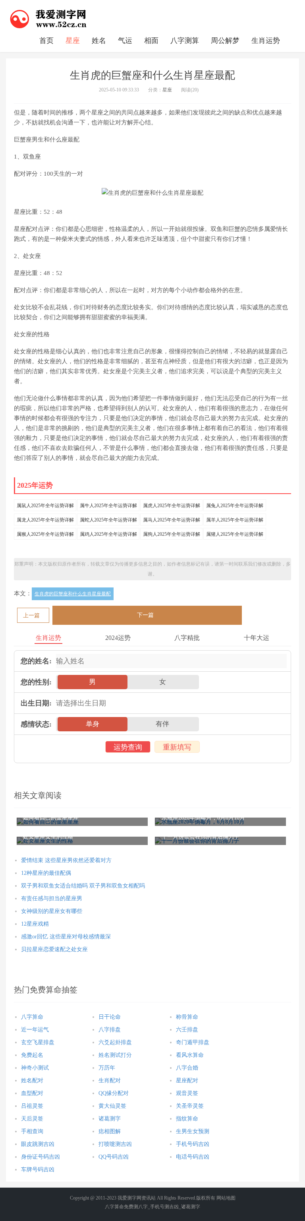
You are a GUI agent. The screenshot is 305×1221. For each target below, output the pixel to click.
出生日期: (36, 703)
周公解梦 (225, 41)
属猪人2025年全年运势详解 (234, 534)
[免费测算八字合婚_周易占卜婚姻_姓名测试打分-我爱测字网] (48, 18)
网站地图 (226, 1198)
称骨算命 (187, 1017)
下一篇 (145, 615)
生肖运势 (265, 41)
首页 (46, 41)
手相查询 (32, 1131)
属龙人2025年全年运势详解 (45, 520)
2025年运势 (35, 485)
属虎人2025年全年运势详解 (171, 505)
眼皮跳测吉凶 (37, 1144)
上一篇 (31, 615)
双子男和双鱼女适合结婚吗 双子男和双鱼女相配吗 (83, 886)
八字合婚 (187, 1068)
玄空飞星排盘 (37, 1042)
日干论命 (109, 1017)
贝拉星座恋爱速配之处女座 (54, 949)
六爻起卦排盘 (115, 1042)
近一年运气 (35, 1030)
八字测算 (184, 41)
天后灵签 (32, 1119)
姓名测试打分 (115, 1055)
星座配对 (187, 1080)
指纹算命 (187, 1119)
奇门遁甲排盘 (192, 1042)
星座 (73, 41)
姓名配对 (32, 1080)
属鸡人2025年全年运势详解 (108, 534)
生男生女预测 (192, 1131)
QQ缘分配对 (113, 1093)
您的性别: (36, 682)
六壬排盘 (187, 1030)
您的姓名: (36, 661)
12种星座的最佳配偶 (46, 873)
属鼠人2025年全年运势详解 (45, 505)
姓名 (99, 41)
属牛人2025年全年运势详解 (108, 505)
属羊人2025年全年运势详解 (234, 520)
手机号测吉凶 (164, 1206)
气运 (125, 41)
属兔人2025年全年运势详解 (234, 505)
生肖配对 (109, 1080)
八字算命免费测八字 (126, 1206)
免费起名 (32, 1055)
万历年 (106, 1068)
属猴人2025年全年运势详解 (45, 534)
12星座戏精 (35, 924)
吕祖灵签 (32, 1106)
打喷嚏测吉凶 (115, 1144)
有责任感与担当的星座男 (51, 898)
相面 (151, 41)
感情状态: (36, 724)
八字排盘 (109, 1030)
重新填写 (177, 747)
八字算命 (32, 1017)
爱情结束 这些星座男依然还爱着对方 (66, 860)
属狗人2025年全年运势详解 (171, 534)
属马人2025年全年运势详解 (171, 520)
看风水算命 (190, 1055)
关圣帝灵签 (190, 1106)
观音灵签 (187, 1093)
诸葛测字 (109, 1119)
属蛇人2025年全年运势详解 (108, 520)
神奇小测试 (35, 1068)
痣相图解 (109, 1131)
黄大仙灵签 (112, 1106)
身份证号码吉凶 (40, 1157)
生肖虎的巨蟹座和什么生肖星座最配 (73, 594)
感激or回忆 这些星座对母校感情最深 (66, 937)
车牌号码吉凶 (37, 1170)
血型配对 (32, 1093)
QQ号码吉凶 (113, 1157)
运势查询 (128, 747)
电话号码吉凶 (192, 1157)
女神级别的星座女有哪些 (51, 911)
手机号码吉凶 (192, 1144)
